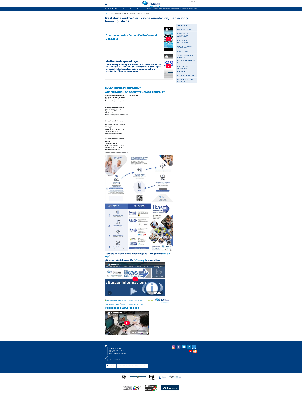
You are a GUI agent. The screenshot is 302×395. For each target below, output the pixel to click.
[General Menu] (106, 4)
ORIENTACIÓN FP (182, 26)
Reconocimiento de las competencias (185, 47)
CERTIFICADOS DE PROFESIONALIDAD (182, 41)
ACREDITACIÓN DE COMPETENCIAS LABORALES (135, 92)
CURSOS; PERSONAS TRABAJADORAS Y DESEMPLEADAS (183, 35)
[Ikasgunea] (170, 388)
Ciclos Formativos (176, 8)
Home (107, 13)
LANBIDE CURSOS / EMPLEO (185, 29)
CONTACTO (111, 366)
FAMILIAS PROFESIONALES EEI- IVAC (186, 61)
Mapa (195, 8)
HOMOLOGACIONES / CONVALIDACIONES (183, 67)
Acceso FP (149, 8)
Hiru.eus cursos (182, 51)
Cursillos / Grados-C (164, 8)
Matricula (155, 8)
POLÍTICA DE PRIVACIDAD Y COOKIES (128, 366)
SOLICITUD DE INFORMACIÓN (123, 87)
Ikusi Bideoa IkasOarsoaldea (122, 307)
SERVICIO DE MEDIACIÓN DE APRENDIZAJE (185, 56)
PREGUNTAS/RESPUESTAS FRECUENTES (185, 80)
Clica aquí (112, 38)
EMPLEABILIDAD (181, 72)
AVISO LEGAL (143, 366)
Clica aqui (140, 260)
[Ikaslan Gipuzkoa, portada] (151, 4)
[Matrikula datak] (188, 8)
